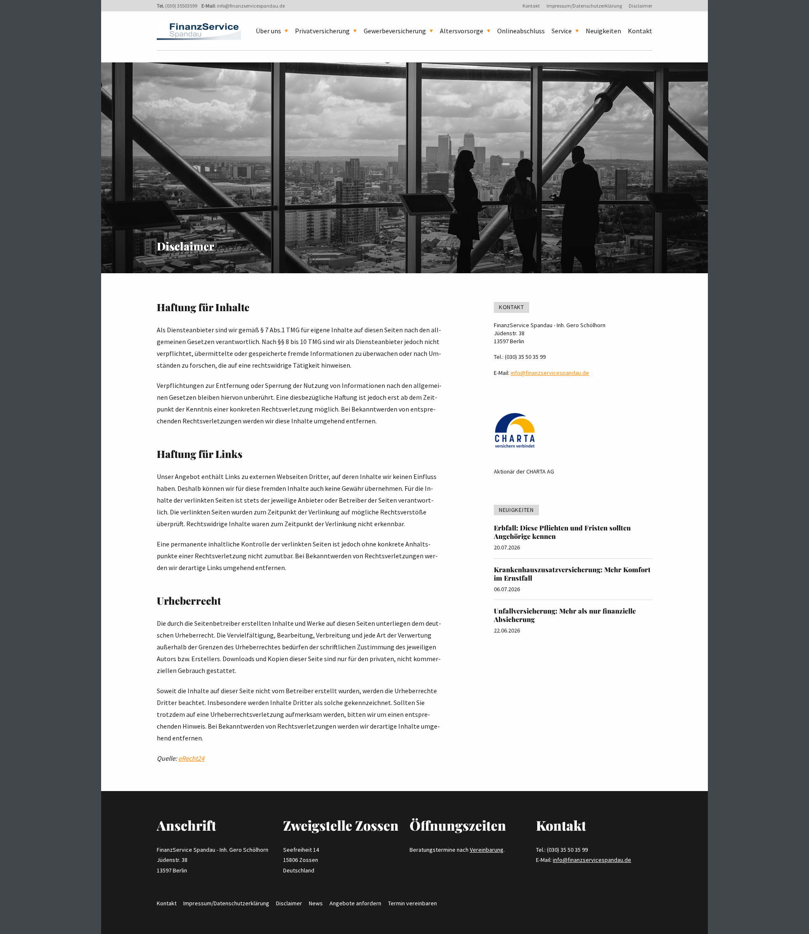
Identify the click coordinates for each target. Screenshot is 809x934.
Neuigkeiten (603, 31)
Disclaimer (640, 6)
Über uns (268, 31)
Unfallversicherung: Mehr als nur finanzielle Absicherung (565, 615)
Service (562, 31)
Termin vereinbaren (412, 903)
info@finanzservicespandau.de (251, 6)
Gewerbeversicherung (395, 31)
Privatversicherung (322, 31)
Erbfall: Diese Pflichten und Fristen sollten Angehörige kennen (562, 532)
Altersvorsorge (461, 31)
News (316, 903)
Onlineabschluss (521, 31)
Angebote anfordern (355, 903)
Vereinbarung (487, 849)
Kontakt (531, 6)
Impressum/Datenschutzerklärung (584, 6)
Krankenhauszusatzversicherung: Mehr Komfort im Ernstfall (572, 573)
